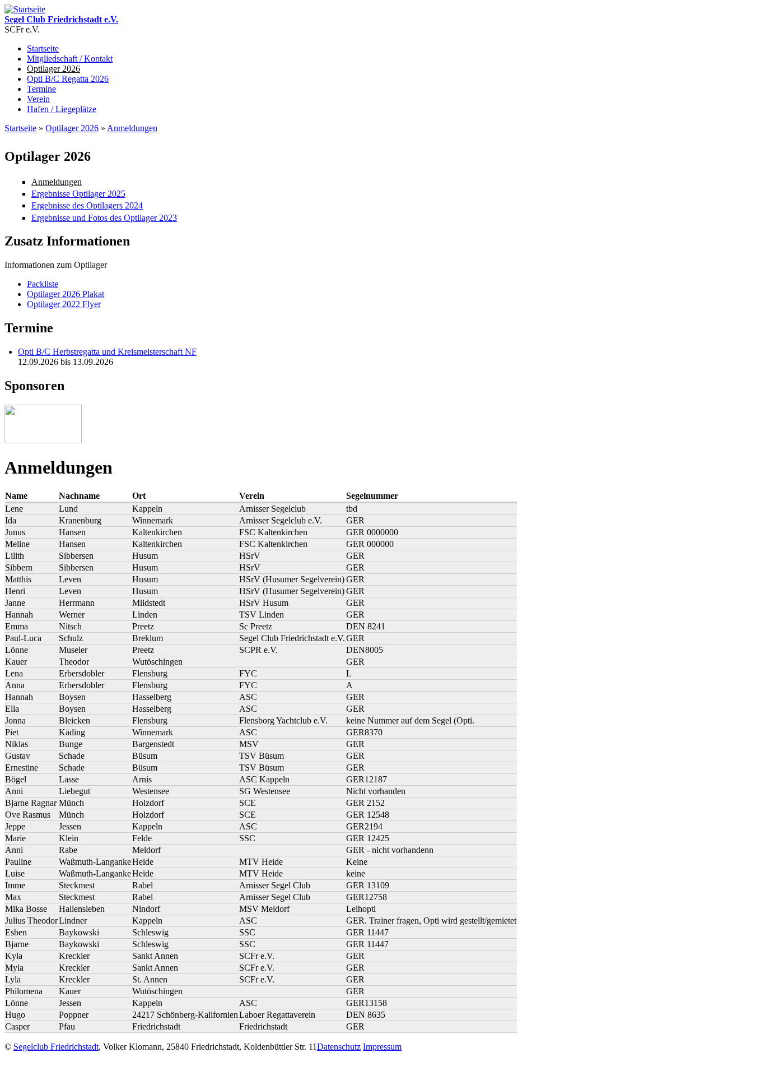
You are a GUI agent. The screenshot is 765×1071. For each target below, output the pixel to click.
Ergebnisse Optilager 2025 (78, 193)
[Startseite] (24, 9)
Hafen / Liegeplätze (61, 109)
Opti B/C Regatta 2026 (68, 79)
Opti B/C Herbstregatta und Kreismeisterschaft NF (107, 351)
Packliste (42, 284)
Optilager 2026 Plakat (65, 294)
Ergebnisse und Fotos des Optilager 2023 (104, 217)
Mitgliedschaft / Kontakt (70, 58)
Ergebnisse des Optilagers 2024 (87, 205)
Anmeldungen (132, 128)
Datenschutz (339, 1046)
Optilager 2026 (53, 68)
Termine (41, 89)
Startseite (43, 48)
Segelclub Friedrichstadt (56, 1046)
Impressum (382, 1046)
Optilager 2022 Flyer (64, 304)
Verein (38, 99)
